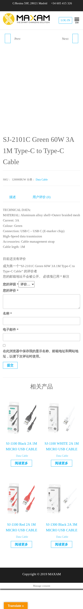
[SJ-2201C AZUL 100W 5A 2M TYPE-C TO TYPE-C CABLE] (8, 38)
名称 (7, 313)
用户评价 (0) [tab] (42, 197)
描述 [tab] (12, 197)
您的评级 (11, 284)
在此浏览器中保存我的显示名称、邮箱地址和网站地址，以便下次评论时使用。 (40, 353)
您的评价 (11, 290)
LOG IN (65, 20)
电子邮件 (11, 329)
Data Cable (42, 179)
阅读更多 (21, 463)
